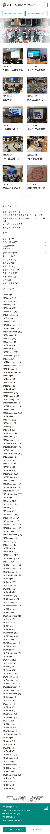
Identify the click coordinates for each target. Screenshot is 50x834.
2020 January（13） (12, 562)
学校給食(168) (9, 263)
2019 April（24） (10, 592)
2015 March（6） (10, 754)
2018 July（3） (9, 619)
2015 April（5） (9, 751)
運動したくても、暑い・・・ (16, 212)
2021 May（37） (10, 507)
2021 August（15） (11, 497)
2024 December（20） (13, 362)
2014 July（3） (9, 778)
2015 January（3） (11, 761)
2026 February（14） (12, 315)
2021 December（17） (13, 484)
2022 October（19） (12, 450)
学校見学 (36, 829)
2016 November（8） (12, 687)
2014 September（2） (12, 775)
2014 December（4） (12, 765)
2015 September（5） (12, 734)
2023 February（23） (12, 436)
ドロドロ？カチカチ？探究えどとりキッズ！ (23, 215)
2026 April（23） (10, 308)
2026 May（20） (10, 305)
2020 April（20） (10, 551)
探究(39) (6, 249)
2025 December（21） (13, 321)
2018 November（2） (12, 609)
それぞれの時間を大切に (14, 224)
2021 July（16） (10, 501)
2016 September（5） (12, 694)
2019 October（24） (12, 572)
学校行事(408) (9, 239)
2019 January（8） (11, 602)
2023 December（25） (13, 403)
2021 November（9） (12, 487)
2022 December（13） (13, 443)
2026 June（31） (10, 301)
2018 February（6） (11, 636)
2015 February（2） (11, 758)
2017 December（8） (12, 643)
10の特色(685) (9, 246)
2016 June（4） (10, 704)
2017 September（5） (12, 653)
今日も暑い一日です (12, 227)
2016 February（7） (11, 717)
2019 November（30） (13, 568)
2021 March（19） (11, 514)
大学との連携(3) (10, 273)
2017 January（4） (11, 680)
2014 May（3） (9, 785)
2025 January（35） (12, 359)
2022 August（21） (11, 457)
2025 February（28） (12, 355)
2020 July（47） (10, 541)
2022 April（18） (10, 470)
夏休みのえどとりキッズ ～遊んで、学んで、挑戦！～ (24, 219)
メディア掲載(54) (10, 283)
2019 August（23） (11, 578)
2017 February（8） (11, 677)
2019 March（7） (10, 595)
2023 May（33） (10, 426)
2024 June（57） (10, 382)
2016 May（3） (9, 707)
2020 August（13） (11, 538)
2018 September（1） (12, 616)
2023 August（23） (11, 416)
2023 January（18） (12, 440)
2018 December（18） (13, 606)
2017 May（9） (9, 666)
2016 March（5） (10, 714)
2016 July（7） (9, 700)
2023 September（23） (13, 413)
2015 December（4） (12, 724)
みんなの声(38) (9, 259)
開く (45, 242)
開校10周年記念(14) (11, 276)
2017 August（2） (10, 656)
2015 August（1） (10, 737)
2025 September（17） (13, 332)
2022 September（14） (13, 453)
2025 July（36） (10, 338)
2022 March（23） (11, 474)
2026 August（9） (10, 294)
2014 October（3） (11, 771)
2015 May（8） (9, 748)
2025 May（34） (10, 345)
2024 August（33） (11, 376)
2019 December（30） (13, 565)
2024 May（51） (10, 386)
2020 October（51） (12, 531)
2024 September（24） (13, 372)
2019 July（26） (10, 582)
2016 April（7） (9, 710)
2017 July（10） (10, 660)
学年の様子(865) (10, 253)
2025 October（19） (12, 328)
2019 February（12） (12, 599)
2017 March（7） (10, 673)
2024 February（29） (12, 396)
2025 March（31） (11, 352)
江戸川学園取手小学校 (21, 4)
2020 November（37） (13, 528)
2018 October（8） (11, 612)
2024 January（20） (12, 399)
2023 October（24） (12, 409)
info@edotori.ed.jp (14, 820)
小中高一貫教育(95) (11, 270)
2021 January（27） (12, 521)
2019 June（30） (10, 585)
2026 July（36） (10, 298)
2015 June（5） (10, 744)
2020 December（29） (13, 524)
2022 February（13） (12, 477)
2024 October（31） (12, 369)
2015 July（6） (9, 741)
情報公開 (22, 797)
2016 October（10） (12, 690)
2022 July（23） (10, 460)
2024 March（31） (11, 393)
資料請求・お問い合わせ (13, 13)
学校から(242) (9, 256)
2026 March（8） (10, 311)
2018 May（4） (9, 626)
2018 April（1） (9, 629)
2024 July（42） (10, 379)
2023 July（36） (10, 420)
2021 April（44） (10, 511)
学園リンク (33, 801)
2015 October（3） (11, 731)
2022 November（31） (13, 447)
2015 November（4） (12, 727)
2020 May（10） (10, 548)
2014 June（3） (10, 781)
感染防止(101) (9, 266)
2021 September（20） (13, 494)
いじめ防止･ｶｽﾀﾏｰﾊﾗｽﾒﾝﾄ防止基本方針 (26, 799)
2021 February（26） (12, 518)
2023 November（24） (13, 406)
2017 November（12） (13, 646)
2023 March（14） (11, 433)
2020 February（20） (12, 558)
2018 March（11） (11, 633)
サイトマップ (18, 801)
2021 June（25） (10, 504)
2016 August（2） (10, 697)
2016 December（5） (12, 683)
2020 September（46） (13, 535)
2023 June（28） (10, 423)
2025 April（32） (10, 348)
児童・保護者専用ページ (36, 13)
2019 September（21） (13, 575)
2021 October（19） (12, 491)
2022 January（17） (12, 480)
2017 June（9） (10, 663)
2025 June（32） (10, 342)
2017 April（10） (10, 670)
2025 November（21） (13, 325)
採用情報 (9, 797)
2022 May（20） (10, 467)
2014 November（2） (12, 768)
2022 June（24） (10, 464)
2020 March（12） (11, 555)
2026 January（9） (11, 318)
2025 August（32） (11, 335)
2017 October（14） (12, 650)
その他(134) (8, 280)
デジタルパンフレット (14, 829)
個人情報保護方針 (38, 797)
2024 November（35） (13, 365)
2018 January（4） (11, 639)
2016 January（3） (11, 721)
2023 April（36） (10, 430)
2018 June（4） (10, 623)
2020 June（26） (10, 545)
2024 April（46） (10, 389)
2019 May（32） (10, 589)
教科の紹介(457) (10, 242)
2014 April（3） (9, 788)
